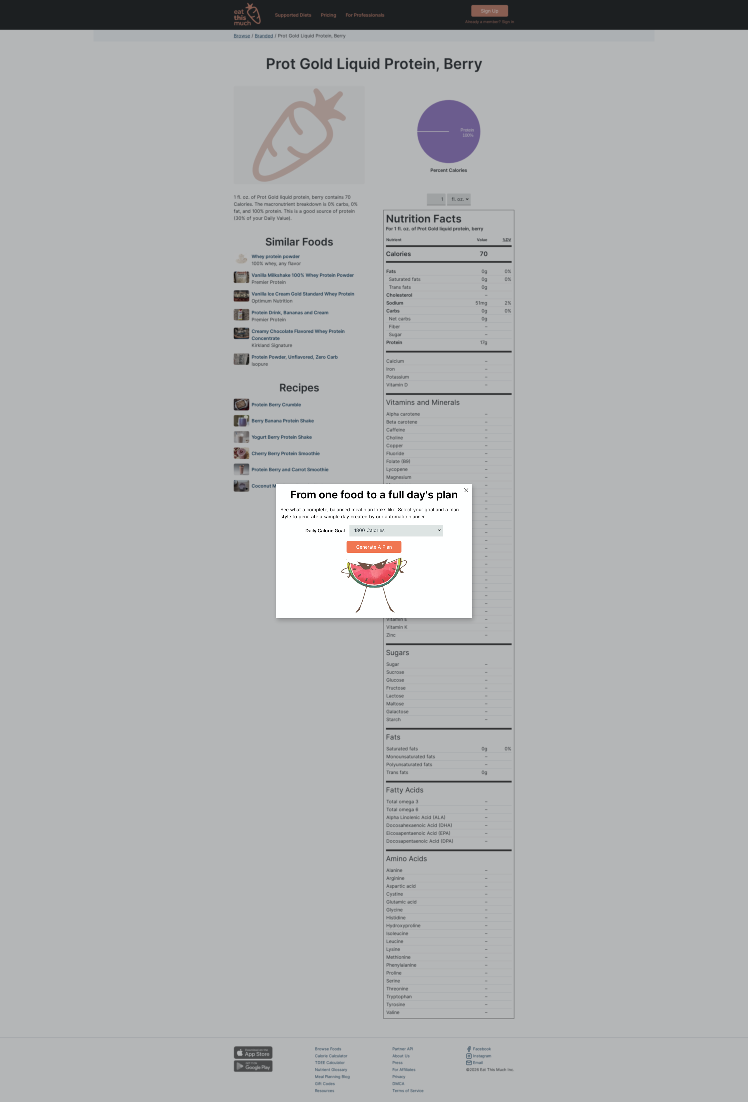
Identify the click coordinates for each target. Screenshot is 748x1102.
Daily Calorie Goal (325, 530)
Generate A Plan (374, 547)
